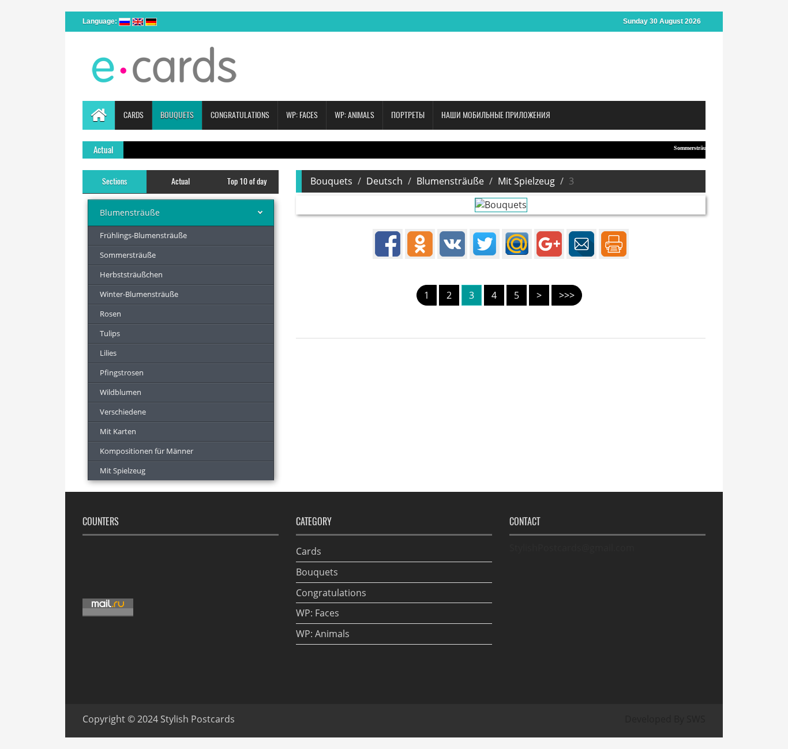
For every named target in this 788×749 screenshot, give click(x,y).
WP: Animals (323, 633)
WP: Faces (317, 613)
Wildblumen (120, 392)
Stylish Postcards (197, 719)
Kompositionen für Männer (146, 451)
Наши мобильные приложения (495, 115)
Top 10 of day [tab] (247, 181)
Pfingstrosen (122, 372)
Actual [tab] (180, 181)
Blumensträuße (130, 212)
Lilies (108, 353)
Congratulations (331, 592)
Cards (308, 551)
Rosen (110, 313)
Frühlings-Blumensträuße (143, 235)
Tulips (110, 333)
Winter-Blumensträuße (139, 294)
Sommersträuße (682, 148)
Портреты (408, 115)
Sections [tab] (114, 181)
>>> (567, 295)
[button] (133, 115)
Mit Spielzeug (122, 470)
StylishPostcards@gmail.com (572, 547)
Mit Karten (118, 431)
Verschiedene (123, 412)
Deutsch (384, 181)
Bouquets (331, 181)
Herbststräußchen (131, 274)
